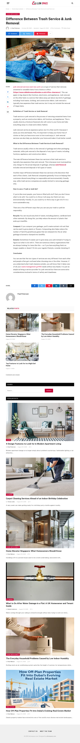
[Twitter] (8, 97)
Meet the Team (46, 731)
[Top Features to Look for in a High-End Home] (22, 352)
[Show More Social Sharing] (50, 33)
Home (8, 440)
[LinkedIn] (8, 102)
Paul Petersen (16, 28)
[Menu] (8, 3)
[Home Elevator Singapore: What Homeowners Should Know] (22, 322)
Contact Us (33, 731)
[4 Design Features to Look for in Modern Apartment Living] (40, 422)
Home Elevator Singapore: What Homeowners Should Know (18, 335)
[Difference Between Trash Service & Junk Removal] (40, 60)
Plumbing (10, 599)
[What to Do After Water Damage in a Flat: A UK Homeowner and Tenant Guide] (40, 581)
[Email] (8, 112)
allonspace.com (51, 736)
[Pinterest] (8, 107)
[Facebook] (8, 92)
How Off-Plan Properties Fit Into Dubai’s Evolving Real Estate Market (38, 711)
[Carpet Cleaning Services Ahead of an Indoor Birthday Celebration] (40, 477)
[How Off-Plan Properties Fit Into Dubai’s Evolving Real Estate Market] (40, 689)
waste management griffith (31, 267)
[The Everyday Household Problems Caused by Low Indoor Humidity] (57, 322)
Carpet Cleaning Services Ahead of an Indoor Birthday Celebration (37, 498)
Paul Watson (11, 554)
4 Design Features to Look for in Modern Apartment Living (33, 444)
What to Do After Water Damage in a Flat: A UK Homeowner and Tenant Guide (39, 604)
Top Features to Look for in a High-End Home (21, 365)
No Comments (56, 28)
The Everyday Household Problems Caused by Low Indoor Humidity (57, 335)
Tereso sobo (11, 501)
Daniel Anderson (12, 609)
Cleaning (10, 494)
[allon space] (40, 3)
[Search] (72, 3)
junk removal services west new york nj (27, 87)
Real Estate (11, 707)
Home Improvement (13, 14)
